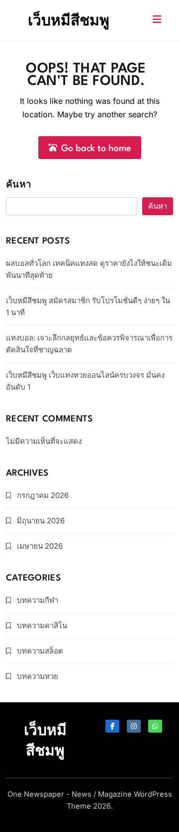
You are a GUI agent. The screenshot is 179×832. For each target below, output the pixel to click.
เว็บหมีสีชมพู (68, 20)
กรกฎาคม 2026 (43, 495)
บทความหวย (37, 676)
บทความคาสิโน (42, 625)
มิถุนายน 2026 (41, 520)
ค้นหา (18, 185)
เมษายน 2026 (40, 546)
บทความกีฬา (37, 600)
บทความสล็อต (40, 651)
